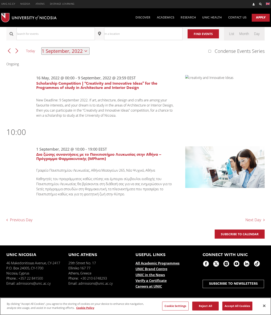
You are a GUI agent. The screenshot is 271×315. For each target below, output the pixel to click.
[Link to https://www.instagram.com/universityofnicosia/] (226, 263)
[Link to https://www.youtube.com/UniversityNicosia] (236, 263)
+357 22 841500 (30, 278)
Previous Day (21, 219)
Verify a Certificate (151, 280)
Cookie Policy (85, 308)
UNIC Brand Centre (151, 269)
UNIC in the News (150, 275)
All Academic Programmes (158, 263)
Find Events (203, 34)
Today (30, 51)
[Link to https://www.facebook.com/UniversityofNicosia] (206, 263)
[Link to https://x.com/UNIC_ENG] (216, 263)
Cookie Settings (175, 306)
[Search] (258, 4)
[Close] (264, 305)
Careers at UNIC (149, 286)
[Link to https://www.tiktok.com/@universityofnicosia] (256, 263)
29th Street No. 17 (82, 263)
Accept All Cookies (237, 306)
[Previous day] (9, 51)
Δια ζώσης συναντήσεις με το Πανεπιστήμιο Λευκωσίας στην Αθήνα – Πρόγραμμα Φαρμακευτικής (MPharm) (98, 157)
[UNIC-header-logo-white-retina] (29, 14)
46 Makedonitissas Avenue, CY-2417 (33, 263)
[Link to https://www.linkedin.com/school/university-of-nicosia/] (246, 263)
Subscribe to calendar (240, 234)
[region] (135, 306)
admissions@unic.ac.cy (33, 283)
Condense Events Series (240, 51)
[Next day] (17, 51)
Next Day (253, 219)
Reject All (205, 306)
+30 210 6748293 (93, 278)
